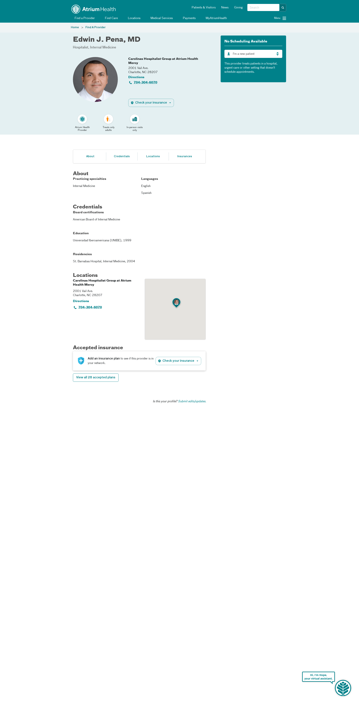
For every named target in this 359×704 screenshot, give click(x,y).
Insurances (184, 156)
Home (75, 27)
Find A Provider (95, 27)
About (90, 156)
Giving (238, 7)
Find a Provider (84, 18)
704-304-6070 (145, 82)
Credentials (122, 156)
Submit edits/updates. (192, 401)
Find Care (111, 18)
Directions (136, 77)
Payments (189, 18)
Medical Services (161, 18)
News (224, 7)
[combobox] (263, 7)
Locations (133, 18)
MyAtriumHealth (216, 18)
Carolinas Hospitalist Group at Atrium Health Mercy (163, 61)
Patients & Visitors (204, 7)
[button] (283, 7)
